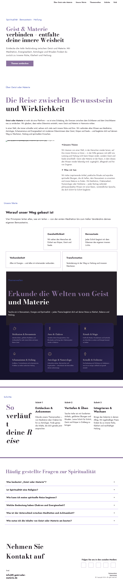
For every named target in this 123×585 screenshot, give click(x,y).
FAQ (115, 2)
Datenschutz (112, 573)
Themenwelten (95, 2)
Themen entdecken (20, 63)
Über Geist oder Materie (63, 2)
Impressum (113, 575)
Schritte (107, 2)
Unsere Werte (81, 2)
